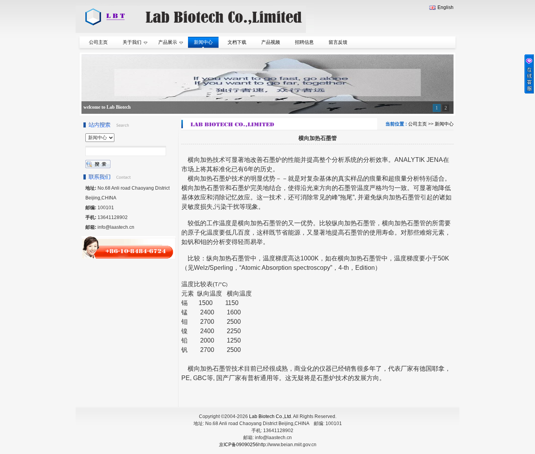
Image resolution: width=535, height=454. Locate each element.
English (445, 7)
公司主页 (417, 124)
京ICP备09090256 (238, 444)
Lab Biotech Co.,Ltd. (270, 416)
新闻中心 (444, 124)
